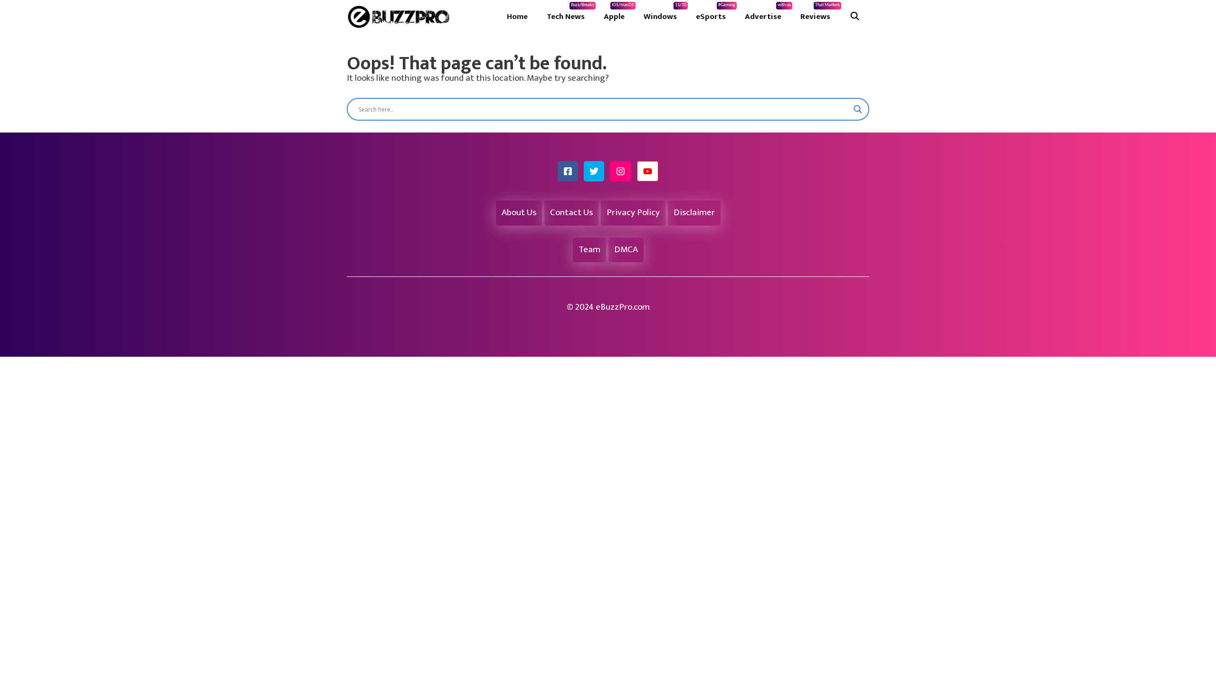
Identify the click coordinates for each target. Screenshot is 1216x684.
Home (517, 16)
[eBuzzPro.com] (401, 16)
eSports (715, 12)
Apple (619, 12)
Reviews (820, 12)
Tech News (570, 12)
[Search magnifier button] (857, 109)
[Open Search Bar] (854, 16)
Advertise (768, 12)
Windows (665, 12)
